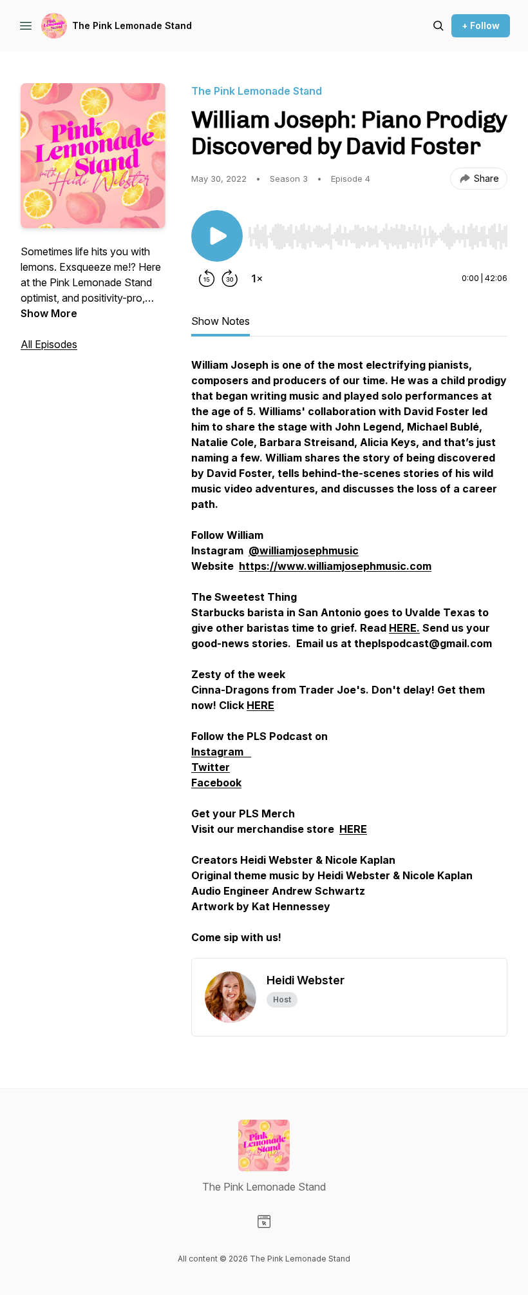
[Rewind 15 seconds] (207, 278)
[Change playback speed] (257, 278)
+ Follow (481, 25)
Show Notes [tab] (220, 321)
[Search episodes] (438, 26)
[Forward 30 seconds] (230, 278)
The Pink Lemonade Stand (132, 25)
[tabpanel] (349, 657)
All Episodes (49, 344)
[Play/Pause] (217, 236)
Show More (49, 313)
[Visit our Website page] (264, 1221)
